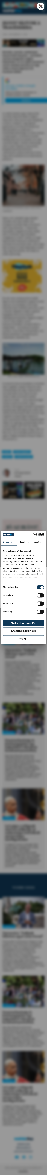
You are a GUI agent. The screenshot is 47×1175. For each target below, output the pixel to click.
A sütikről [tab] (38, 542)
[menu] (43, 10)
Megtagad (23, 638)
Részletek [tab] (23, 542)
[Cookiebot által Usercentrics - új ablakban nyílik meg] (33, 534)
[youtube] (17, 1157)
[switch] (40, 595)
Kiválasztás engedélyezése (23, 631)
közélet (7, 452)
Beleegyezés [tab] (9, 542)
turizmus (7, 456)
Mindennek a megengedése (23, 623)
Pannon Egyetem (22, 452)
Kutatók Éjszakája (23, 456)
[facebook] (23, 1157)
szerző (16, 470)
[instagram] (30, 1157)
